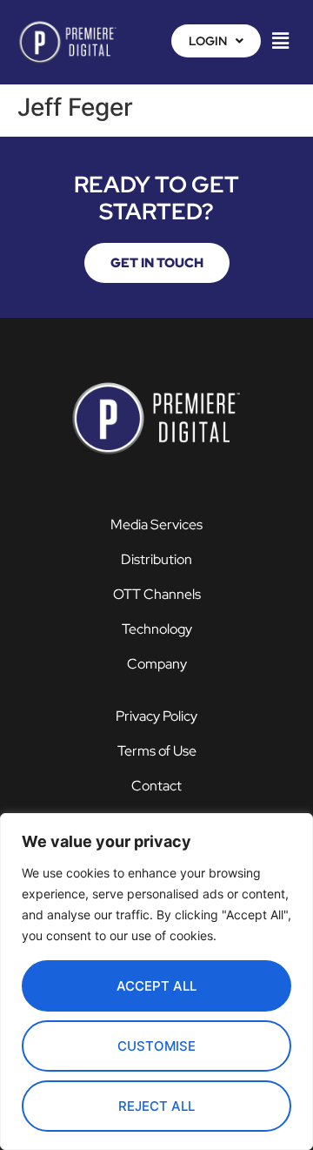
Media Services (156, 524)
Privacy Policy (156, 716)
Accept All (156, 986)
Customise (156, 1046)
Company (157, 664)
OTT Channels (157, 594)
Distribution (156, 559)
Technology (157, 629)
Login (208, 41)
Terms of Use (156, 751)
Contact (156, 786)
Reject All (156, 1106)
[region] (156, 981)
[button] (216, 40)
